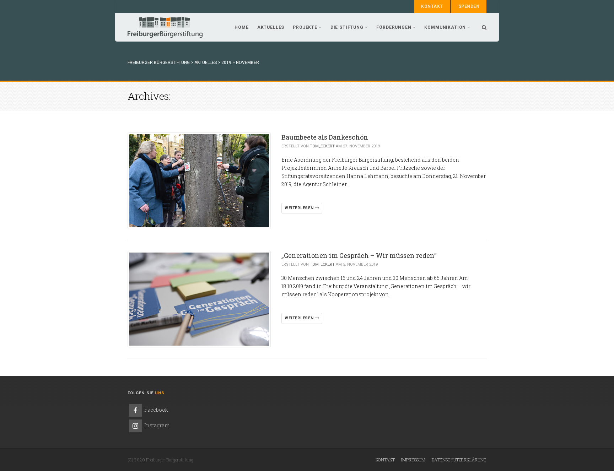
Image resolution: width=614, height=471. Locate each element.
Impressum (413, 459)
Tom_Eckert (322, 146)
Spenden (468, 6)
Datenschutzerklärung (459, 459)
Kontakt (432, 6)
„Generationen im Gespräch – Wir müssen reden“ (359, 255)
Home (241, 27)
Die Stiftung (346, 27)
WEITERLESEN (300, 208)
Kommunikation (445, 27)
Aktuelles (271, 27)
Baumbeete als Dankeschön (324, 137)
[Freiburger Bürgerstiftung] (165, 27)
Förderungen (393, 27)
